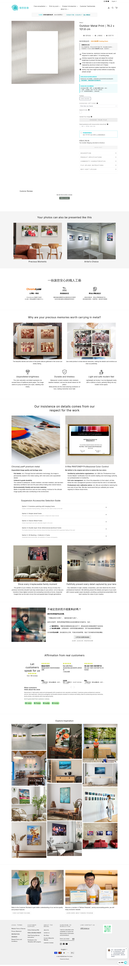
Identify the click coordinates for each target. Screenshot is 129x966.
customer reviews (48, 942)
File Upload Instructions (92, 165)
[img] (32, 673)
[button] (64, 507)
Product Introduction (69, 6)
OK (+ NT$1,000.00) (88, 126)
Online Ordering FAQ (33, 930)
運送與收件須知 (15, 934)
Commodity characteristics (93, 161)
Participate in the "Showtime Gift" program (34, 940)
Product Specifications (91, 157)
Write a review (65, 198)
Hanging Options (87, 103)
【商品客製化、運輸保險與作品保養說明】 (91, 80)
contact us (47, 932)
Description (86, 153)
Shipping (89, 143)
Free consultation (40, 6)
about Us (64, 9)
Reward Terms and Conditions (16, 940)
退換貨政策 (14, 936)
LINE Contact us (84, 928)
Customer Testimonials (87, 6)
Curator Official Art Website (49, 939)
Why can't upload (89, 169)
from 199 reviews (32, 676)
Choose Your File (98, 120)
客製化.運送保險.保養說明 (34, 932)
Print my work (54, 6)
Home (81, 22)
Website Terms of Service (18, 928)
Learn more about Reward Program (79, 913)
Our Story (46, 935)
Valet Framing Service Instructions (33, 936)
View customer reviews (21, 913)
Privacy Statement (16, 931)
